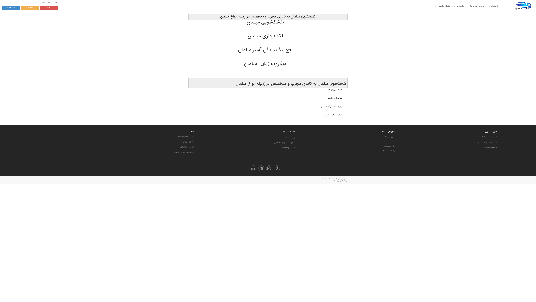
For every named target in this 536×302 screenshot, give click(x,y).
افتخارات (392, 141)
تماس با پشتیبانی (187, 147)
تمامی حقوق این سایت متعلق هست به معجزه (334, 179)
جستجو (36, 3)
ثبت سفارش (30, 7)
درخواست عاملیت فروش (184, 152)
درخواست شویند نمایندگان (284, 142)
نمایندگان (49, 7)
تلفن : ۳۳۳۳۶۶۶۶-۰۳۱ (49, 3)
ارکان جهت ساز (390, 146)
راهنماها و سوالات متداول (487, 142)
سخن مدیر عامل (389, 137)
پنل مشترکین (11, 7)
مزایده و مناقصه (288, 147)
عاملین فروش (188, 141)
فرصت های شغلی (389, 151)
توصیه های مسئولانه (489, 137)
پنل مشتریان (290, 138)
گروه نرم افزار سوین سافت (340, 181)
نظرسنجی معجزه (490, 147)
